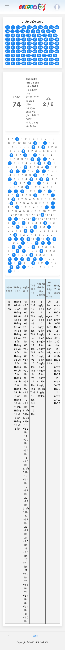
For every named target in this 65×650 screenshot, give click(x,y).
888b (35, 635)
